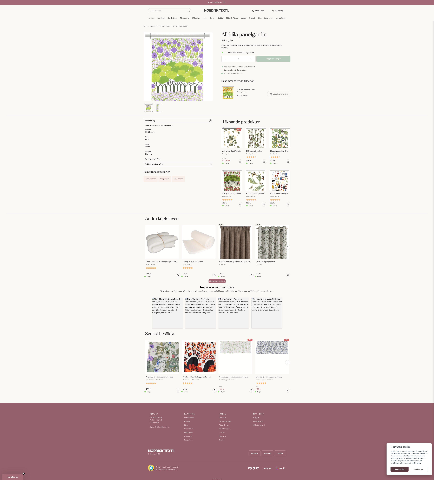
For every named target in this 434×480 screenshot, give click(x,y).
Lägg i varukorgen (280, 94)
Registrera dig (258, 421)
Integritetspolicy (224, 429)
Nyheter (151, 18)
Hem (145, 26)
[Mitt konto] (258, 11)
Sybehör (252, 18)
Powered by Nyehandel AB (217, 478)
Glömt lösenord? (259, 425)
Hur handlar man (225, 421)
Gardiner (161, 18)
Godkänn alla (399, 469)
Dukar (212, 18)
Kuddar (221, 18)
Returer (221, 440)
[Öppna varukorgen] (278, 11)
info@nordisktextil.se (162, 427)
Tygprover (222, 436)
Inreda (243, 18)
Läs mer (224, 48)
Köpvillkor (222, 418)
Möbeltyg (196, 18)
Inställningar (418, 469)
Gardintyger (172, 18)
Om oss (187, 421)
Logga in (256, 418)
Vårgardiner (164, 179)
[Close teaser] (24, 474)
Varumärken (281, 18)
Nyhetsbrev (188, 432)
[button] (189, 10)
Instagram (267, 453)
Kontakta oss (189, 418)
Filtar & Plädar (232, 18)
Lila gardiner (178, 179)
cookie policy (416, 463)
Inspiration (268, 18)
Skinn (205, 18)
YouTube (280, 453)
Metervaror (185, 18)
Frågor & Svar (224, 425)
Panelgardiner (165, 26)
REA (260, 18)
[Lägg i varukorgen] (240, 161)
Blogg (186, 425)
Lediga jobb (188, 440)
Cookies (222, 432)
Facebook (254, 453)
